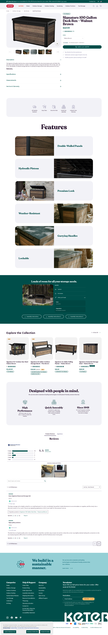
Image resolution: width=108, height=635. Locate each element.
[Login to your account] (97, 6)
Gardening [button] (60, 6)
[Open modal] (57, 43)
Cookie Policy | (14, 627)
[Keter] (10, 6)
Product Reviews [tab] (50, 434)
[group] (33, 30)
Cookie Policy (84, 627)
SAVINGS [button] (21, 6)
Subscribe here (12, 1)
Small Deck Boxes (37, 11)
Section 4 (83, 603)
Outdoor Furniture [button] (70, 6)
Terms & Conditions (69, 605)
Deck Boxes (26, 11)
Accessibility (76, 627)
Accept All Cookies (45, 631)
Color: (64, 35)
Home (7, 11)
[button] (79, 603)
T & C (62, 1)
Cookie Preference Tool (96, 627)
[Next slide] (58, 52)
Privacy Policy (88, 602)
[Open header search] (93, 6)
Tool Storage (81, 6)
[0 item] (101, 6)
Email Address (66, 595)
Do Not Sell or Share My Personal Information (60, 627)
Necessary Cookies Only (32, 631)
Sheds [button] (28, 6)
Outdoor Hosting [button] (49, 6)
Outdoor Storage (16, 11)
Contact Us (92, 1)
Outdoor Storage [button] (37, 6)
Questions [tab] (60, 434)
